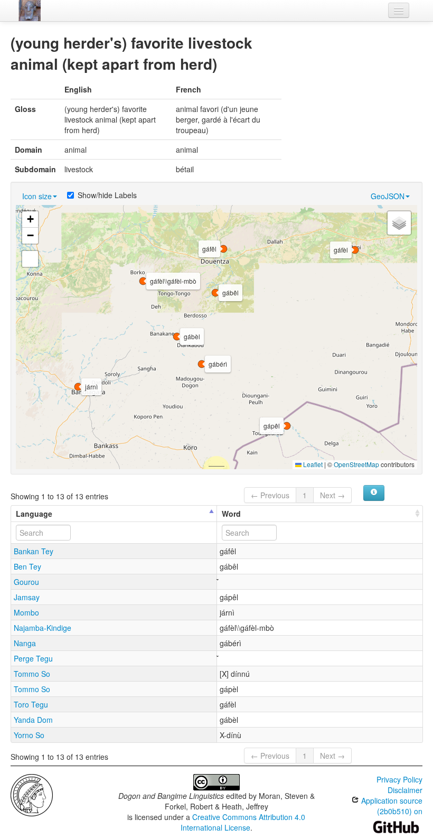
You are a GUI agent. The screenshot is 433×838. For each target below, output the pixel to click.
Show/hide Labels (107, 195)
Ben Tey (27, 566)
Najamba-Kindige (42, 627)
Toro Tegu (31, 704)
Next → (332, 495)
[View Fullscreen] (30, 259)
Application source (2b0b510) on (390, 805)
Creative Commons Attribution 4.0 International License (243, 822)
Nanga (25, 643)
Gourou (26, 581)
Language (34, 513)
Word (231, 513)
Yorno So (29, 735)
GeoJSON (387, 196)
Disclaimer (405, 790)
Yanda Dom (33, 719)
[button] (177, 336)
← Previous (270, 495)
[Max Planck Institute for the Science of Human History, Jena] (32, 794)
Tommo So (32, 673)
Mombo (26, 612)
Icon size (37, 196)
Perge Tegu (33, 658)
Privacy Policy (399, 779)
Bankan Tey (33, 551)
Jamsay (27, 597)
